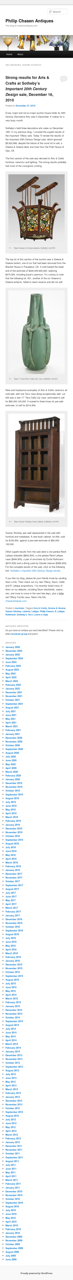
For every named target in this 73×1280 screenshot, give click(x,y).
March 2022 (11, 681)
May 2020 (10, 764)
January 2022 (12, 688)
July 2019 (10, 802)
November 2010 (13, 1195)
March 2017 (11, 907)
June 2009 (10, 1259)
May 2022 (10, 673)
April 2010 (10, 1221)
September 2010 (14, 1202)
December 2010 (13, 1191)
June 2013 (10, 1078)
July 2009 (10, 1255)
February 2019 (13, 820)
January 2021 (12, 734)
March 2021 (11, 726)
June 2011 (10, 1168)
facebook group (19, 633)
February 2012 (13, 1138)
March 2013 (11, 1089)
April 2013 (10, 1085)
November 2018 (13, 832)
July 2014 (10, 1028)
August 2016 (12, 934)
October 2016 (12, 926)
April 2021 (10, 722)
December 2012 (13, 1100)
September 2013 (14, 1066)
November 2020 (13, 741)
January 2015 (12, 1006)
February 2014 (13, 1047)
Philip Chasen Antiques (29, 21)
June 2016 (10, 941)
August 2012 (12, 1115)
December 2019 (13, 783)
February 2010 (13, 1229)
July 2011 (10, 1165)
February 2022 (13, 684)
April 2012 (10, 1131)
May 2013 (10, 1081)
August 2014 (12, 1025)
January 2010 (12, 1233)
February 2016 (13, 957)
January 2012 (12, 1142)
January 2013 (12, 1097)
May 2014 (10, 1036)
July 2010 (10, 1210)
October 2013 (12, 1062)
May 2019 (10, 809)
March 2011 (11, 1180)
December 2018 (13, 828)
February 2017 (13, 911)
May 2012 (10, 1127)
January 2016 (12, 960)
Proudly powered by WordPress (36, 1273)
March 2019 (11, 817)
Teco (30, 614)
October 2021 (12, 699)
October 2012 (12, 1108)
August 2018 (12, 843)
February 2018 (13, 866)
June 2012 (10, 1123)
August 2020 (12, 752)
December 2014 (13, 1010)
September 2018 (14, 839)
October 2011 (12, 1153)
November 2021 (13, 696)
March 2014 (11, 1044)
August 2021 (12, 707)
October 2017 (12, 881)
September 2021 (14, 703)
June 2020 (10, 760)
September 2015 (14, 976)
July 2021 (10, 711)
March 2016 (11, 953)
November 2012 (13, 1104)
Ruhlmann (10, 614)
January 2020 (12, 779)
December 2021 (13, 692)
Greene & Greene (57, 608)
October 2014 (12, 1017)
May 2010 (10, 1218)
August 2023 (12, 669)
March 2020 (11, 771)
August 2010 (12, 1206)
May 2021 (10, 718)
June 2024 (10, 662)
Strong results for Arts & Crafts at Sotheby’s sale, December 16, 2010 (29, 89)
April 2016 (10, 949)
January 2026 (12, 647)
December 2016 (13, 919)
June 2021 (10, 715)
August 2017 (12, 889)
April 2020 (10, 768)
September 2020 (14, 749)
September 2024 (14, 658)
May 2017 (10, 900)
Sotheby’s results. (35, 570)
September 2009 (14, 1248)
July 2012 (10, 1119)
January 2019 (12, 824)
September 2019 (14, 794)
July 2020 (10, 756)
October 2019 (12, 790)
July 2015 (10, 983)
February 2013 (13, 1093)
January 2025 (12, 654)
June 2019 (10, 805)
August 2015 (12, 979)
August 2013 (12, 1070)
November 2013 (13, 1059)
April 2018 (10, 858)
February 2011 (13, 1183)
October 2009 (12, 1244)
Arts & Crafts (40, 608)
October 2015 (12, 972)
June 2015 (10, 987)
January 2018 (12, 870)
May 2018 (10, 855)
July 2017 (10, 892)
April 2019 (10, 813)
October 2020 (12, 745)
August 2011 (12, 1161)
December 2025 (13, 650)
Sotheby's (22, 614)
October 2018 (12, 836)
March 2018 (11, 862)
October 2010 (12, 1199)
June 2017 (10, 896)
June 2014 (10, 1032)
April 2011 (10, 1176)
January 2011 (12, 1187)
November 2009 (13, 1240)
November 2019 (13, 786)
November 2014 (13, 1013)
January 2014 (12, 1051)
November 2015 (13, 968)
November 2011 (13, 1149)
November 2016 (13, 923)
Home (9, 54)
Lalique (35, 611)
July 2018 (10, 847)
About (20, 54)
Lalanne (26, 611)
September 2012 (14, 1112)
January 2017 (12, 915)
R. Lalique (60, 611)
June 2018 (10, 851)
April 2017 (10, 904)
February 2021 (13, 730)
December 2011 (13, 1146)
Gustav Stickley (13, 611)
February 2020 (13, 775)
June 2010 (10, 1214)
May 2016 (10, 945)
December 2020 (13, 737)
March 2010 (11, 1225)
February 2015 (13, 1002)
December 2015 (13, 964)
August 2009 (12, 1252)
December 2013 (13, 1055)
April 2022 (10, 677)
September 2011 (14, 1157)
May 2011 (10, 1172)
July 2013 (10, 1074)
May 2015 (10, 991)
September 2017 (14, 885)
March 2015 (11, 998)
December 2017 (13, 873)
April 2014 (10, 1040)
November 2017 (13, 877)
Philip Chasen (47, 611)
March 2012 (11, 1134)
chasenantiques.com (16, 601)
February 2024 (13, 665)
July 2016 (10, 938)
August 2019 (12, 798)
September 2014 (14, 1021)
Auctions (19, 608)
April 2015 (10, 994)
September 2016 (14, 930)
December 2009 (13, 1236)
